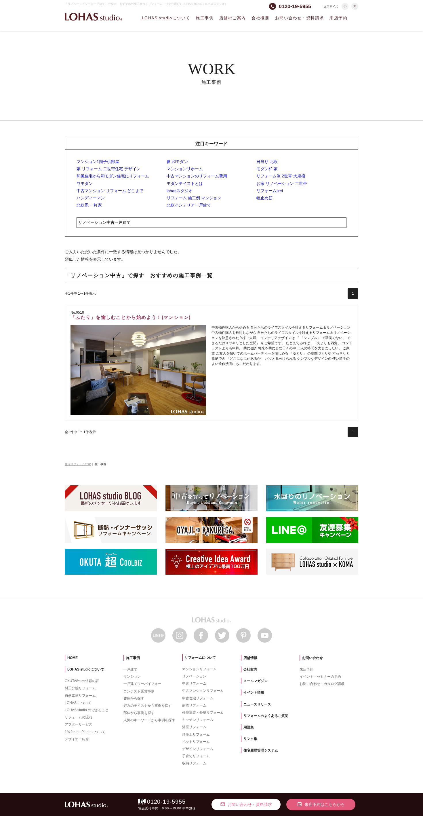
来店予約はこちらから (321, 804)
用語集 (248, 727)
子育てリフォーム (196, 756)
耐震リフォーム (194, 705)
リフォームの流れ (78, 717)
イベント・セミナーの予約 (320, 677)
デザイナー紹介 (77, 739)
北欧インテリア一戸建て (189, 205)
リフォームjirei (269, 190)
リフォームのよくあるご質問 (265, 716)
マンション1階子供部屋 (98, 161)
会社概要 (260, 18)
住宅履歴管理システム (260, 750)
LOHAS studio (93, 17)
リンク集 (250, 739)
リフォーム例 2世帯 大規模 (280, 176)
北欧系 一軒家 (89, 205)
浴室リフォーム (194, 727)
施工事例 (205, 18)
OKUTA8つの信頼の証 (82, 681)
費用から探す (133, 698)
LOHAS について (78, 703)
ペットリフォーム (196, 742)
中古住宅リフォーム (197, 698)
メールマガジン (255, 681)
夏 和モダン (177, 161)
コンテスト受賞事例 (139, 691)
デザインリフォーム (197, 749)
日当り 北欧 (267, 161)
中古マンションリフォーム (203, 691)
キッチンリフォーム (197, 720)
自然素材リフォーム (80, 696)
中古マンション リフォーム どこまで (110, 190)
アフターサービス (78, 724)
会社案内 (250, 669)
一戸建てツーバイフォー (142, 684)
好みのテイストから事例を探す (147, 706)
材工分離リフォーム (80, 688)
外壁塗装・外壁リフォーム (203, 713)
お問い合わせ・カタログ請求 (322, 684)
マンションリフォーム (199, 669)
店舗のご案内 (232, 18)
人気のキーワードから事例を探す (149, 720)
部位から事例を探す (139, 713)
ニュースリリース (257, 704)
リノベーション (194, 676)
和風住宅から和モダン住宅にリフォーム (113, 176)
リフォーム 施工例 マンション (194, 198)
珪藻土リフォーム (196, 734)
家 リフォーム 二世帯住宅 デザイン (108, 168)
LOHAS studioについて (166, 18)
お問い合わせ (312, 658)
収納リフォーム (194, 763)
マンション (132, 677)
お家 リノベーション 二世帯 (281, 183)
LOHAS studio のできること (86, 710)
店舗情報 (250, 658)
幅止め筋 (264, 198)
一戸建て (130, 669)
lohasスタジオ (180, 190)
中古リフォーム (194, 683)
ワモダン (85, 183)
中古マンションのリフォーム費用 (197, 176)
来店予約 (338, 18)
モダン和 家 (267, 168)
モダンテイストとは (185, 183)
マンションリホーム (185, 168)
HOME (72, 658)
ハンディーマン (91, 198)
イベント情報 (253, 692)
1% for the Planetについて (85, 732)
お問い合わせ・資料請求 (299, 18)
